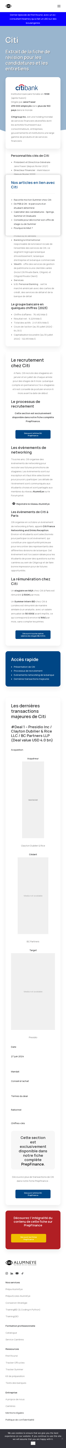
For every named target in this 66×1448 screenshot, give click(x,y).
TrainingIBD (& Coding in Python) (23, 1309)
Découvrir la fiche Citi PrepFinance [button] (33, 434)
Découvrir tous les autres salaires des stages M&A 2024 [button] (33, 634)
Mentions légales (15, 1412)
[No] (62, 1438)
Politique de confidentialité (20, 1419)
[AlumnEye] (18, 6)
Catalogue (11, 1332)
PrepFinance (33, 421)
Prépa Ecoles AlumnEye (18, 1296)
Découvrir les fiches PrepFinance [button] (28, 1238)
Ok (33, 1443)
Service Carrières (15, 1339)
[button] (59, 6)
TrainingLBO (12, 1316)
